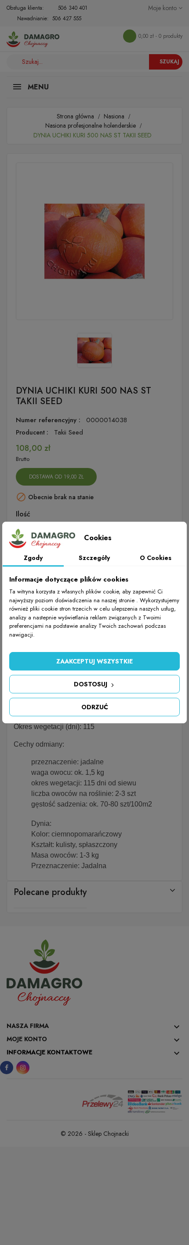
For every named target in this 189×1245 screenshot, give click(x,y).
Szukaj (169, 62)
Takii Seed (68, 432)
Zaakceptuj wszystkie (94, 661)
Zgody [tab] (33, 557)
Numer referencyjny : (48, 420)
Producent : (32, 432)
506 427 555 (66, 18)
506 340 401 (72, 8)
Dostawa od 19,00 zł (56, 477)
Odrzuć (94, 707)
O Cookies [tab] (155, 557)
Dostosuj (91, 684)
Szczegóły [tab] (94, 557)
